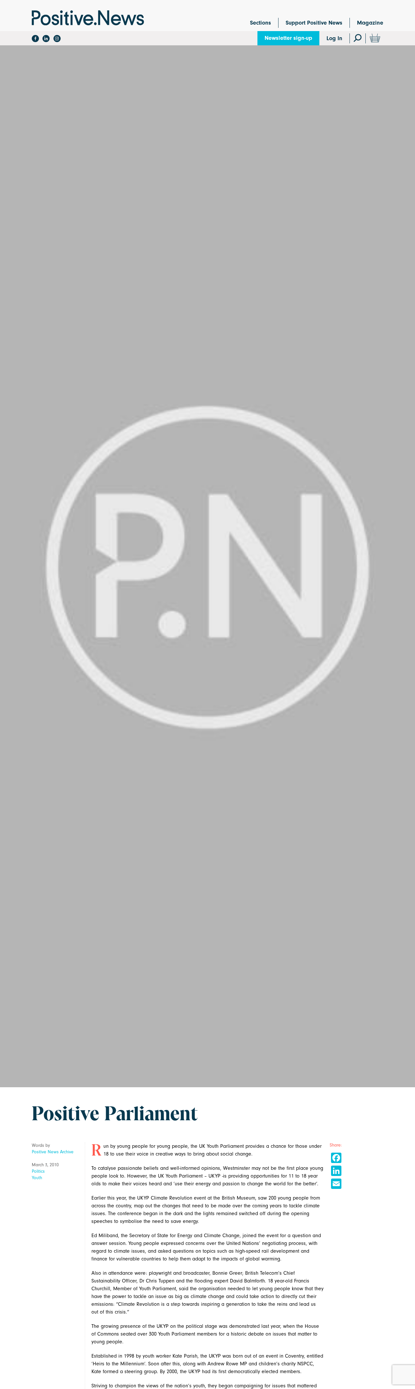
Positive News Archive (53, 1152)
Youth (37, 1177)
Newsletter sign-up (288, 38)
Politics (38, 1171)
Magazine (370, 22)
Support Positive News (314, 22)
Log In (334, 38)
